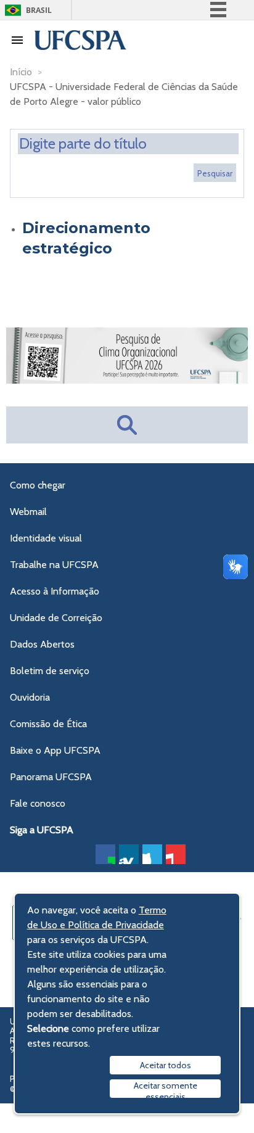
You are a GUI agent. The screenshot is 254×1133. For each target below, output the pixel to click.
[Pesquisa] (215, 172)
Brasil (39, 10)
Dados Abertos (42, 644)
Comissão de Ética (48, 724)
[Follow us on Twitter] (152, 854)
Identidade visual (46, 538)
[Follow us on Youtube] (176, 854)
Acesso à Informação (54, 591)
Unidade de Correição (56, 618)
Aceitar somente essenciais (165, 1089)
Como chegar (37, 485)
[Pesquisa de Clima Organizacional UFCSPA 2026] (126, 380)
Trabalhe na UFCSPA (54, 565)
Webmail (28, 511)
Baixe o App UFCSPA (55, 750)
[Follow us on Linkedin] (129, 854)
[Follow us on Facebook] (105, 854)
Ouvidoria (30, 697)
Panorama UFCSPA (51, 777)
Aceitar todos (165, 1065)
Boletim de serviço (49, 671)
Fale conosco (37, 803)
